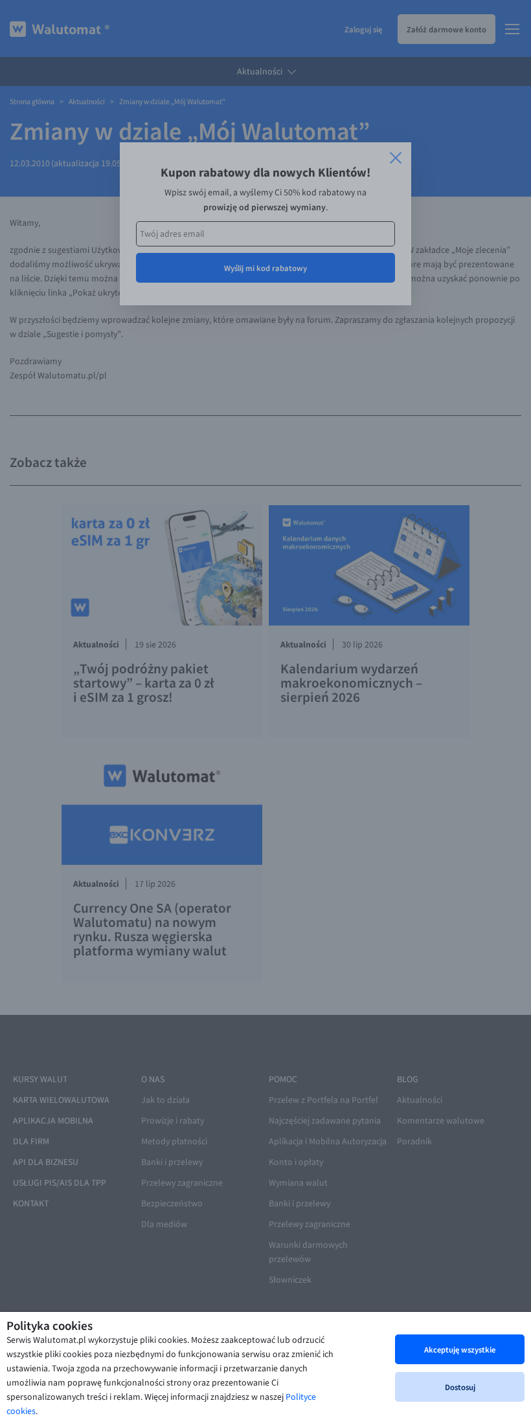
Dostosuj (460, 1387)
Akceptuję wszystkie (459, 1349)
